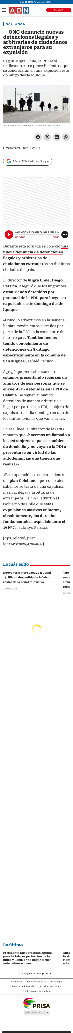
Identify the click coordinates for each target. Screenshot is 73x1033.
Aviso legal (56, 981)
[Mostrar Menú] (4, 10)
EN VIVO (58, 10)
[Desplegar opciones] (64, 234)
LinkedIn (57, 137)
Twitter (47, 137)
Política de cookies (50, 986)
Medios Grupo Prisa (37, 1012)
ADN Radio (19, 10)
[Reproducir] (9, 234)
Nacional (15, 24)
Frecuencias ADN (36, 981)
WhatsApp (66, 137)
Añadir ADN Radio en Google (31, 161)
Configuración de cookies (36, 991)
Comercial (16, 981)
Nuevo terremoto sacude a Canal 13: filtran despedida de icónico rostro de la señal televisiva (27, 577)
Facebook (38, 137)
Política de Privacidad (23, 986)
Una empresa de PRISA (37, 1003)
